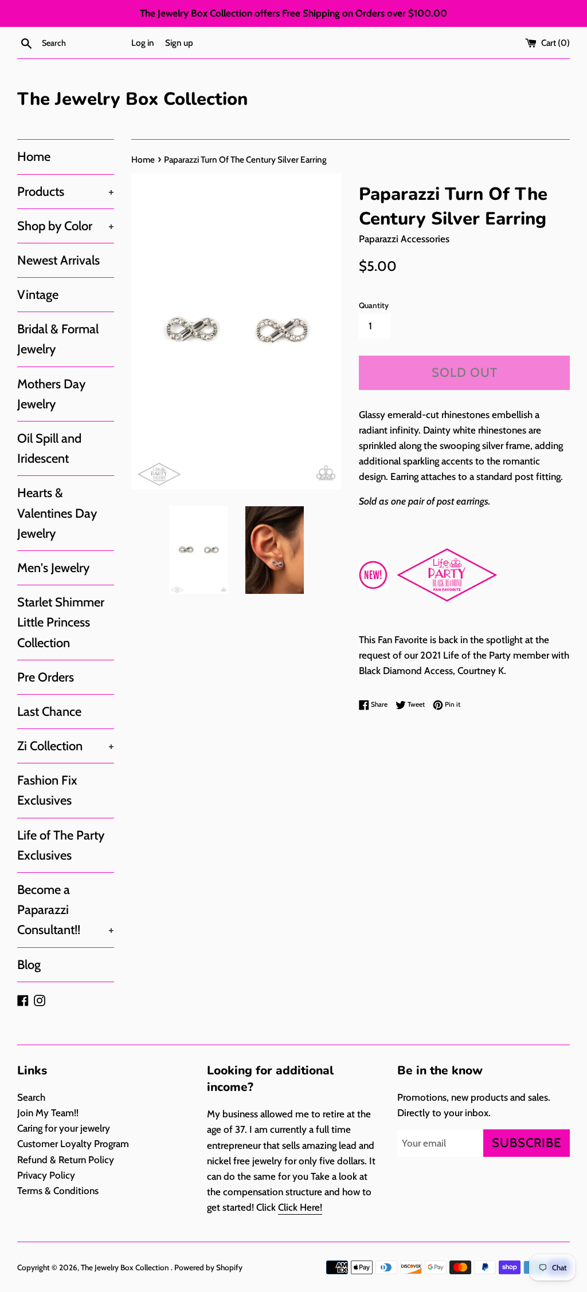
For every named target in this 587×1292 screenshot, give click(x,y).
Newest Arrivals (58, 260)
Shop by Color (65, 226)
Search (31, 1097)
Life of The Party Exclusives (60, 845)
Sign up (179, 42)
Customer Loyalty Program (73, 1143)
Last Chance (49, 711)
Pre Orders (45, 677)
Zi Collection (65, 746)
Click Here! (300, 1207)
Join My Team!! (48, 1112)
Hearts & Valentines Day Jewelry (57, 513)
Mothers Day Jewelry (51, 394)
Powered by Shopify (208, 1267)
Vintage (37, 294)
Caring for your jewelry (63, 1128)
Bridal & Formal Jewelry (58, 339)
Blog (29, 964)
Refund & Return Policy (65, 1159)
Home (33, 156)
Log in (142, 42)
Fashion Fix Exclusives (47, 790)
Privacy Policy (46, 1175)
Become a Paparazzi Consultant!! (65, 910)
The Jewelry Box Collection (132, 99)
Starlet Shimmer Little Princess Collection (60, 622)
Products (65, 191)
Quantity (374, 305)
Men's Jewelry (53, 568)
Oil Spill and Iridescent (49, 448)
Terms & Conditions (58, 1190)
